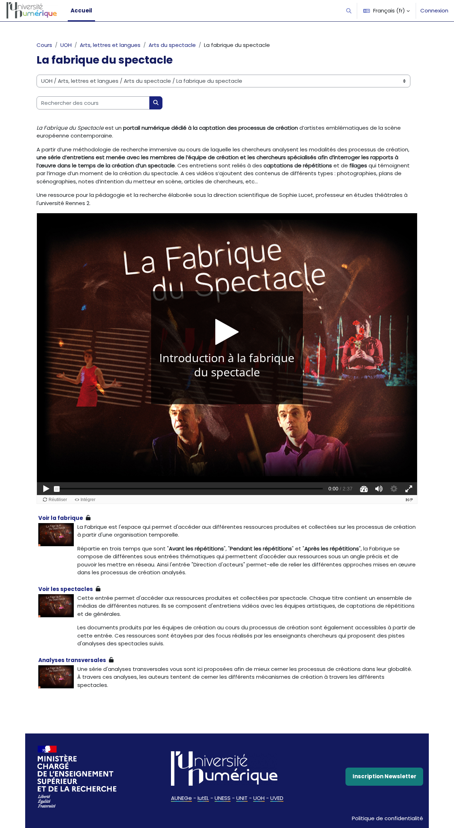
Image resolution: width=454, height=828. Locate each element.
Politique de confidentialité (387, 818)
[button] (349, 10)
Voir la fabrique (60, 518)
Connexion (434, 10)
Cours (44, 45)
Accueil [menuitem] (81, 10)
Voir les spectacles (65, 589)
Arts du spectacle (172, 45)
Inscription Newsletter (384, 776)
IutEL (203, 798)
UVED (276, 798)
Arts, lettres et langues (110, 45)
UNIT (242, 798)
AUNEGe (181, 798)
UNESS (223, 798)
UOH (66, 45)
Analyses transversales (72, 660)
